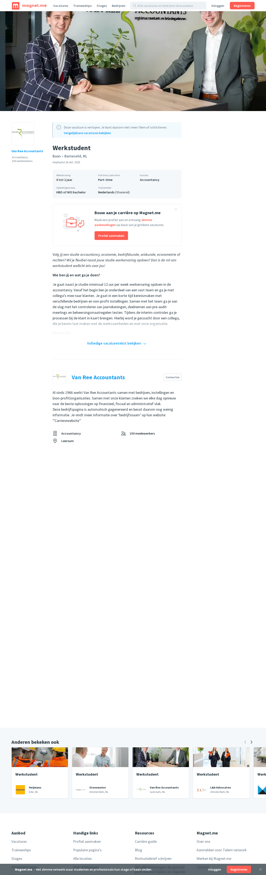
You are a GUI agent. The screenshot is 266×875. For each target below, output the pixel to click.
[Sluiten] (260, 869)
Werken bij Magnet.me (214, 858)
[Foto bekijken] (133, 61)
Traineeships (82, 6)
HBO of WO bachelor (71, 192)
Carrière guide (146, 841)
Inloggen (217, 6)
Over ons (203, 841)
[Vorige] (245, 742)
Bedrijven (118, 6)
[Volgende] (251, 742)
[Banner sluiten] (175, 209)
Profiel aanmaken (111, 236)
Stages (102, 6)
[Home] (29, 5)
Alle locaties (82, 858)
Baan (57, 156)
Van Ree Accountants (27, 151)
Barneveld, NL (75, 156)
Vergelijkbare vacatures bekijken (87, 133)
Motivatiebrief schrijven (153, 858)
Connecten (173, 377)
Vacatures (60, 6)
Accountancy (149, 180)
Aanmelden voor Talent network (222, 850)
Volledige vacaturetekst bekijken (114, 343)
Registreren (242, 6)
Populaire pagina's (87, 850)
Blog (138, 850)
